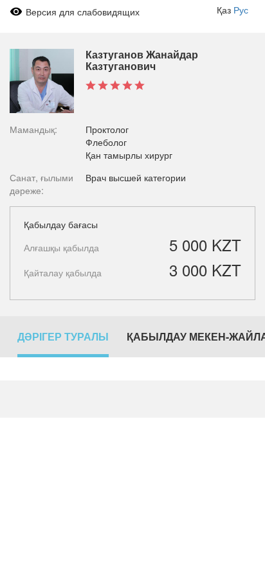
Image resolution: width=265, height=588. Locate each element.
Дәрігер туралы (63, 336)
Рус (240, 9)
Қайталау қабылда (63, 272)
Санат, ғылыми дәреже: (41, 184)
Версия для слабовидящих (83, 11)
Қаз (224, 9)
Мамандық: (33, 129)
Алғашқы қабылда (61, 247)
